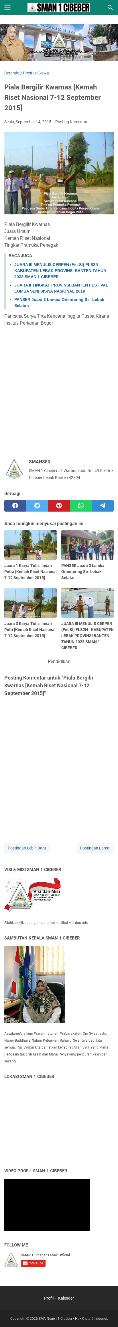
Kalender (66, 1298)
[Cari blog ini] (110, 7)
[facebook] (15, 506)
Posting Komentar (71, 121)
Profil (49, 1298)
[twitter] (37, 506)
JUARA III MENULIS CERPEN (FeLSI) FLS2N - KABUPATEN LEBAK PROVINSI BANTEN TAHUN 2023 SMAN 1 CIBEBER (60, 270)
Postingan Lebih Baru (27, 848)
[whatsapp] (81, 506)
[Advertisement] (59, 389)
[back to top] (106, 1314)
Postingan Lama (94, 848)
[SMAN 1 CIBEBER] (58, 7)
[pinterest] (59, 506)
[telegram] (103, 506)
